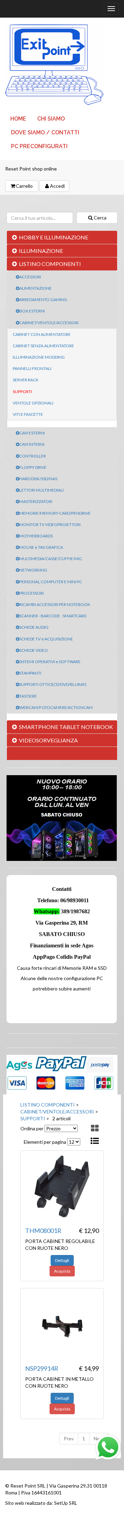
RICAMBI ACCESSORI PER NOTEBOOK (54, 604)
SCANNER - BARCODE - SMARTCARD (52, 615)
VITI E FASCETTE (28, 414)
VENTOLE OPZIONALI (33, 402)
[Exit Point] (62, 64)
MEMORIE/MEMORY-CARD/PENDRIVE (55, 513)
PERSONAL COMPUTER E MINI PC (50, 581)
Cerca (100, 217)
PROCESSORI (31, 593)
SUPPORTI (22, 391)
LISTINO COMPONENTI (50, 263)
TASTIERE (28, 696)
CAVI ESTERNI (32, 432)
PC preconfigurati (39, 146)
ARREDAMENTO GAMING (43, 299)
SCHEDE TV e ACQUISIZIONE (46, 638)
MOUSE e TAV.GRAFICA (41, 547)
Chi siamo (51, 118)
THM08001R (43, 1230)
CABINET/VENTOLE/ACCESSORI (49, 322)
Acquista (62, 1271)
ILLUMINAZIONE (41, 250)
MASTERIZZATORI (35, 501)
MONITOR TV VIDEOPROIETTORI (50, 524)
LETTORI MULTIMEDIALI (41, 490)
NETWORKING (33, 570)
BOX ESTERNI (32, 310)
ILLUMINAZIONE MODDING (39, 357)
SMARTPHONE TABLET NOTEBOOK (66, 726)
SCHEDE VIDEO (33, 650)
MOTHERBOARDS (36, 535)
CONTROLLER (32, 456)
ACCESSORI (30, 276)
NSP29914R (41, 1368)
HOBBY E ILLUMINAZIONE (53, 237)
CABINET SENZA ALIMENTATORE (43, 345)
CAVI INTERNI (31, 444)
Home (18, 118)
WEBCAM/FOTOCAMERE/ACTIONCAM (56, 707)
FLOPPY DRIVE (32, 467)
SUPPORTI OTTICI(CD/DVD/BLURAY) (52, 684)
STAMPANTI (30, 673)
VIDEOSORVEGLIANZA (48, 740)
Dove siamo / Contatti (45, 132)
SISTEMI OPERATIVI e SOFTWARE (50, 661)
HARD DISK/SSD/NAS (38, 478)
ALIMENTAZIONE (35, 288)
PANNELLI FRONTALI (32, 368)
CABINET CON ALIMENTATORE (42, 334)
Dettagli (62, 1260)
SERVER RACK (26, 379)
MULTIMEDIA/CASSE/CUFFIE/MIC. (51, 558)
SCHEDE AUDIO (34, 627)
